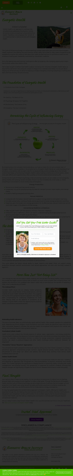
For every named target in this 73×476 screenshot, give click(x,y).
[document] (36, 238)
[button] (57, 220)
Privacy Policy (44, 245)
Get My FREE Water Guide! (42, 248)
